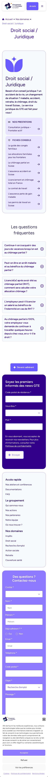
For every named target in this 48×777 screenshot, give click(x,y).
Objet (8, 680)
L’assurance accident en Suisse (19, 173)
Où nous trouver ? (13, 524)
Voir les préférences (24, 767)
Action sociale (12, 550)
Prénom (9, 615)
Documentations (13, 489)
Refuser (24, 760)
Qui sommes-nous (14, 505)
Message (10, 694)
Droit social (10, 541)
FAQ (7, 494)
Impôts (8, 536)
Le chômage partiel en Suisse (18, 164)
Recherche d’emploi (15, 545)
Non (20, 634)
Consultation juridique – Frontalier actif (19, 129)
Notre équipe (11, 520)
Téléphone (11, 653)
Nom (8, 601)
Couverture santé (13, 560)
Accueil (9, 19)
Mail (8, 420)
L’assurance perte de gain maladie (20, 195)
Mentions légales (38, 773)
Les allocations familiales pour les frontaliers (20, 156)
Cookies (6, 773)
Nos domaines (22, 19)
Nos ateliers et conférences (18, 484)
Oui (10, 634)
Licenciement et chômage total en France (21, 181)
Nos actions (11, 510)
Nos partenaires (12, 515)
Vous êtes (10, 406)
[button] (44, 719)
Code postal (11, 666)
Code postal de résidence (18, 392)
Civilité (9, 587)
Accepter (24, 753)
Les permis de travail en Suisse (19, 204)
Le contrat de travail (17, 188)
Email (8, 639)
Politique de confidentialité (21, 773)
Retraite (9, 555)
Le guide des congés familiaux (18, 147)
